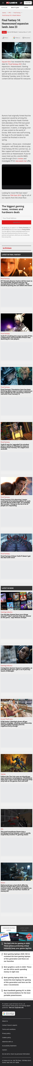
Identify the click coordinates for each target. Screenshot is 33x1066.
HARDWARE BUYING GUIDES (9, 929)
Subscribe (28, 3)
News (4, 32)
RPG (10, 12)
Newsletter (27, 38)
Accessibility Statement (9, 1046)
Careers (4, 1050)
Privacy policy (6, 1033)
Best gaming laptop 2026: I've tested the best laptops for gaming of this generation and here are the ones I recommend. (17, 981)
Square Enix (6, 61)
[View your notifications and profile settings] (16, 3)
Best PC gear (15, 7)
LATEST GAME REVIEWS (24, 929)
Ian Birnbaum (13, 32)
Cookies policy (6, 1037)
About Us (5, 1021)
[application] (16, 175)
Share (6, 38)
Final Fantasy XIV (14, 64)
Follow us (17, 38)
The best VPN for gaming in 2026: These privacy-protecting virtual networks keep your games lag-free (17, 946)
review (20, 158)
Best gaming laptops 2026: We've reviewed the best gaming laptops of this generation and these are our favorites (17, 957)
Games (4, 12)
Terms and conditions (9, 1029)
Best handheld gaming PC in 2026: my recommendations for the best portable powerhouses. (17, 993)
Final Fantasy (17, 12)
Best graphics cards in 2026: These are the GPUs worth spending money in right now (17, 969)
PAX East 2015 (15, 195)
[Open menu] (3, 3)
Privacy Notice (26, 229)
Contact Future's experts (9, 1025)
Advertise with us (7, 1041)
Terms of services (24, 227)
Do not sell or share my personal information (16, 1054)
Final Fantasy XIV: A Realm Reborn (11, 15)
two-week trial (21, 161)
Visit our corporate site (16, 1007)
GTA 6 (26, 7)
